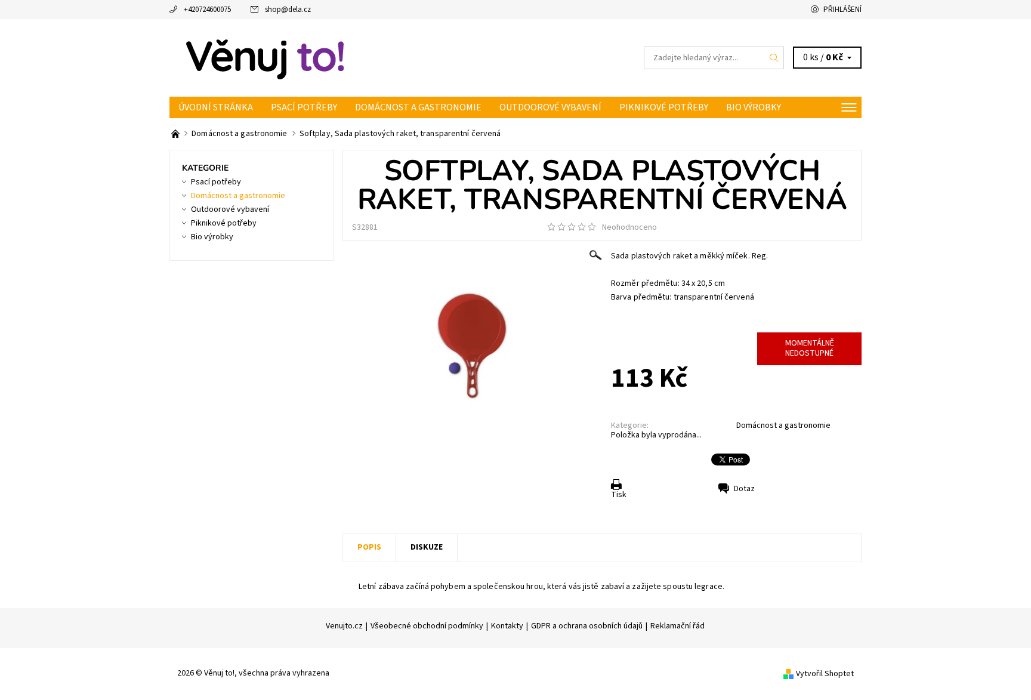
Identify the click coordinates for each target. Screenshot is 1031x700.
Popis (369, 547)
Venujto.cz (344, 626)
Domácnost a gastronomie (418, 107)
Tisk (618, 495)
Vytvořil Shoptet (825, 673)
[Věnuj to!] (264, 57)
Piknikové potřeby (663, 107)
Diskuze (426, 547)
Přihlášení (842, 9)
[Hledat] (774, 58)
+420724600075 (207, 9)
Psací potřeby (304, 107)
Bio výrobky (753, 107)
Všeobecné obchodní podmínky (427, 626)
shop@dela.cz (288, 9)
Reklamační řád (677, 626)
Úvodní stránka (215, 107)
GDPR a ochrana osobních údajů (587, 626)
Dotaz (744, 489)
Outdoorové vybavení (550, 107)
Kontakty (507, 626)
